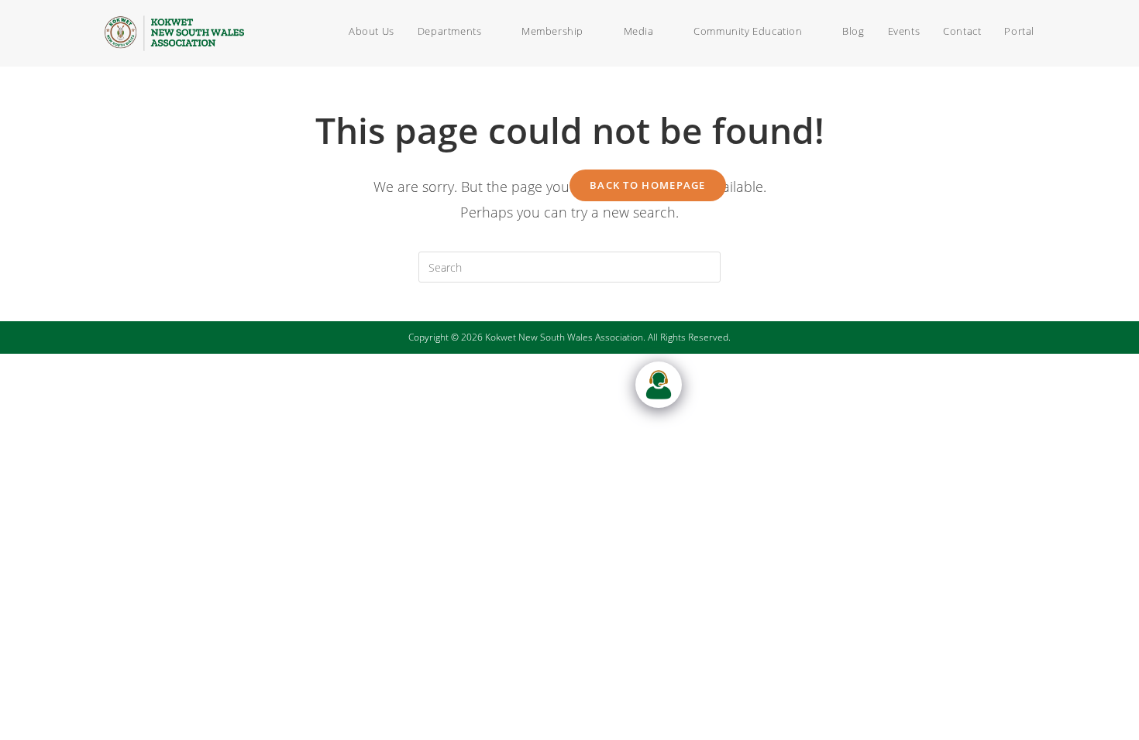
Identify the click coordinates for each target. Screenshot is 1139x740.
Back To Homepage (648, 185)
